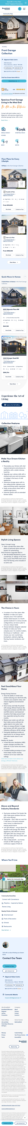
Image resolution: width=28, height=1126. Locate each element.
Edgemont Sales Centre (11, 59)
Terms (3, 1037)
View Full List (5, 930)
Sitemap (4, 1032)
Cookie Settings (19, 1032)
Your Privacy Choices (20, 1035)
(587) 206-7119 (18, 68)
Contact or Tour (20, 209)
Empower (4, 1011)
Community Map (8, 13)
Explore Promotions (16, 4)
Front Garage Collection (9, 194)
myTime (3, 1013)
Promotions (4, 1015)
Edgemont (10, 18)
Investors (17, 1015)
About (16, 1009)
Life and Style (5, 1022)
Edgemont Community (8, 195)
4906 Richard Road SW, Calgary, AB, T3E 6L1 (11, 1105)
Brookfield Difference (7, 1009)
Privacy (3, 1035)
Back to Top (14, 1046)
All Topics (4, 1025)
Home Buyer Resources (7, 1023)
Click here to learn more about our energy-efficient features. (12, 760)
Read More (4, 120)
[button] (14, 190)
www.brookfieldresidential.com (8, 1108)
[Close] (25, 3)
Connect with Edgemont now (12, 998)
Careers (17, 1011)
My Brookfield (18, 1022)
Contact (17, 1013)
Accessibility (18, 1037)
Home (3, 18)
